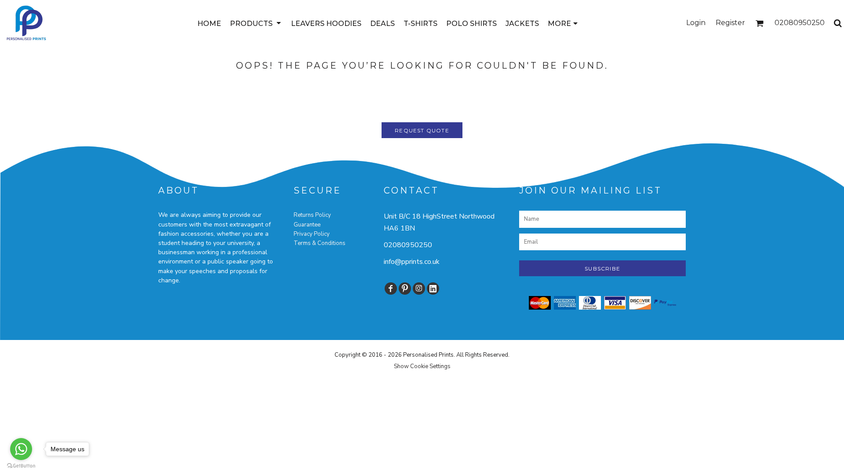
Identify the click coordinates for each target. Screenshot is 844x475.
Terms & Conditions (320, 243)
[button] (256, 23)
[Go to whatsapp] (21, 449)
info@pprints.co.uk (412, 262)
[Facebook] (391, 288)
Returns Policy (312, 215)
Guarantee (307, 225)
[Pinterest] (405, 288)
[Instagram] (419, 288)
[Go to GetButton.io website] (21, 466)
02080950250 (408, 245)
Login (696, 22)
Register (730, 22)
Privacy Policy (312, 234)
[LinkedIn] (433, 288)
